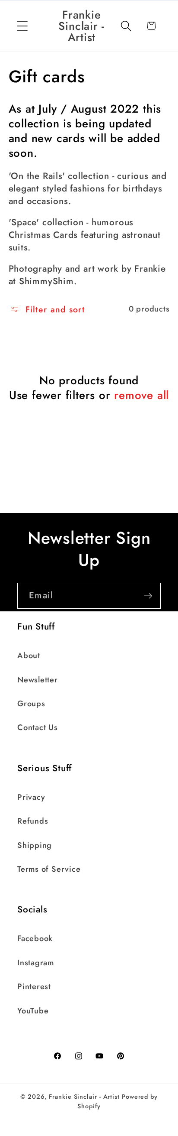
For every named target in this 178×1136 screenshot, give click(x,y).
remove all (141, 395)
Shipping (34, 845)
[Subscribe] (148, 596)
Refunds (32, 821)
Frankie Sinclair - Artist (84, 1096)
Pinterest (34, 986)
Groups (31, 703)
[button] (22, 25)
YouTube (32, 1010)
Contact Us (37, 727)
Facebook (35, 938)
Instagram (35, 962)
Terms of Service (48, 869)
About (28, 655)
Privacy (31, 797)
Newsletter (37, 679)
